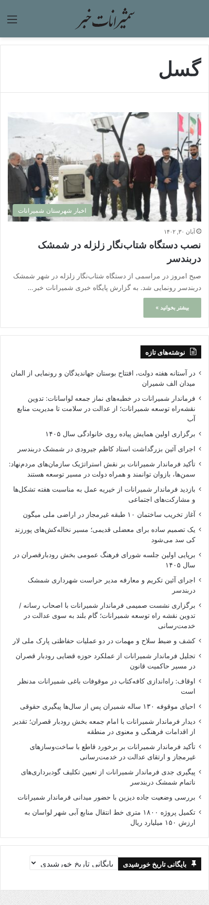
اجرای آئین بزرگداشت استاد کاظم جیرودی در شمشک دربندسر (106, 449)
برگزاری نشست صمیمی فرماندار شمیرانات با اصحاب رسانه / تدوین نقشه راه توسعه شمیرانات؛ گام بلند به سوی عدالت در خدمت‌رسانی (107, 615)
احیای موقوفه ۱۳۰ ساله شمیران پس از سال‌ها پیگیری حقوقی (107, 706)
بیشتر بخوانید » (172, 307)
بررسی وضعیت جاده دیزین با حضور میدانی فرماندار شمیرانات (106, 797)
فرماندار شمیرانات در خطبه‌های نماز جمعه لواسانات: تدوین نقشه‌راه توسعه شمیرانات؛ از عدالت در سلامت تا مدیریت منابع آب (106, 408)
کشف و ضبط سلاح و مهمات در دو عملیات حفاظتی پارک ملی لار (104, 641)
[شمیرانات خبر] (104, 19)
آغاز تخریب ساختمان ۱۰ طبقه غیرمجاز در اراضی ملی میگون (109, 514)
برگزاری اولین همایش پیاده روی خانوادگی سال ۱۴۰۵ (120, 434)
